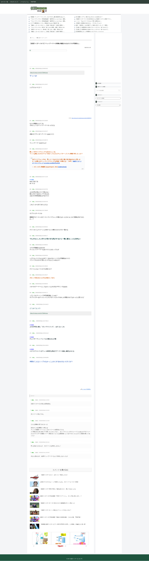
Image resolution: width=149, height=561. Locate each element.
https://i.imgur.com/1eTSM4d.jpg (39, 72)
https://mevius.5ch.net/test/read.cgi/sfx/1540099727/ (81, 118)
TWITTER (33, 1)
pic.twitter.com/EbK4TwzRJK (52, 163)
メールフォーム (24, 1)
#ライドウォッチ (39, 163)
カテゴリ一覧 (4, 1)
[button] (119, 90)
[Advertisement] (60, 104)
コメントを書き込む (61, 470)
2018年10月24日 (62, 167)
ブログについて (14, 1)
